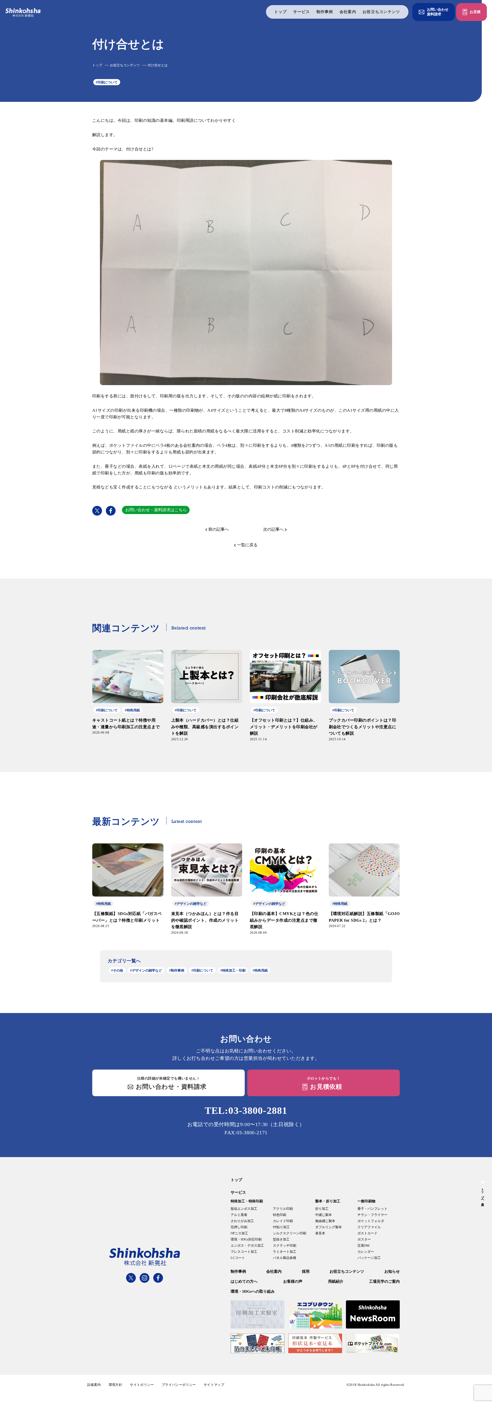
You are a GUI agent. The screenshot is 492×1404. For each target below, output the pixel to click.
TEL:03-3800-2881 (246, 1110)
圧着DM (363, 1245)
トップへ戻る (482, 1195)
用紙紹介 (335, 1281)
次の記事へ (273, 529)
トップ (280, 12)
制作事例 (324, 12)
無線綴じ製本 (325, 1221)
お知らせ (392, 1271)
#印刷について (107, 82)
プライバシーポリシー (179, 1385)
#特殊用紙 (260, 970)
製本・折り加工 (327, 1201)
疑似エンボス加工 (244, 1209)
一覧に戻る (247, 545)
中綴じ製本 (323, 1215)
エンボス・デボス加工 (247, 1245)
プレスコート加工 (244, 1252)
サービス (301, 12)
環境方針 (115, 1385)
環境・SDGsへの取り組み (253, 1291)
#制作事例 (176, 970)
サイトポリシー (142, 1385)
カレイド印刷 (283, 1221)
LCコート (238, 1258)
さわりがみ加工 (242, 1221)
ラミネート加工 (284, 1252)
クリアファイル (369, 1227)
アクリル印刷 (283, 1209)
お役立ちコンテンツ (381, 12)
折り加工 (322, 1209)
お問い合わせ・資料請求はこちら (156, 510)
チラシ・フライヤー (372, 1215)
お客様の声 (292, 1281)
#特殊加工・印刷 (232, 970)
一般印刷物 (366, 1201)
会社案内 (348, 12)
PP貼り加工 (281, 1227)
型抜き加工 (281, 1239)
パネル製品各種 (284, 1258)
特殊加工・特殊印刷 (247, 1201)
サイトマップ (214, 1385)
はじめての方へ (244, 1281)
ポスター (364, 1239)
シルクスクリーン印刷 (289, 1233)
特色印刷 (279, 1215)
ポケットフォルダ (370, 1221)
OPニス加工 (239, 1233)
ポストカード (367, 1233)
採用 (306, 1271)
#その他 (117, 970)
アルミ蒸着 (239, 1215)
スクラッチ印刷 (284, 1245)
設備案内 (94, 1385)
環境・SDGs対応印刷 (246, 1239)
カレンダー (365, 1252)
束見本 (320, 1233)
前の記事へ (218, 529)
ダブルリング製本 (328, 1227)
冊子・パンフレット (372, 1209)
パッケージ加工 (369, 1258)
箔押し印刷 (239, 1227)
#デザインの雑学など (146, 970)
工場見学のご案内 (384, 1281)
